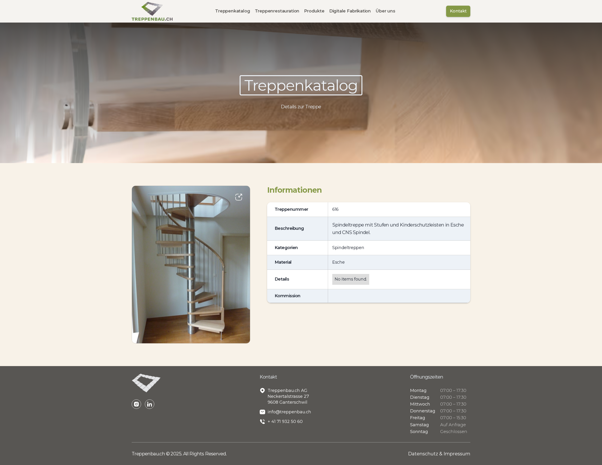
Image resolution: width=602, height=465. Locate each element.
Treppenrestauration (277, 11)
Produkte (314, 11)
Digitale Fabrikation (350, 11)
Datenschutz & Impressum (439, 454)
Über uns (385, 11)
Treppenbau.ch (149, 454)
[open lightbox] (191, 264)
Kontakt (458, 11)
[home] (152, 11)
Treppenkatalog (232, 11)
